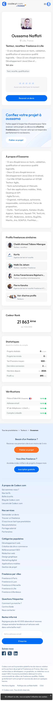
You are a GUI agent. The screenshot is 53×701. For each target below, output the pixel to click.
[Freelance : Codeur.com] (14, 4)
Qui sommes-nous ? (10, 489)
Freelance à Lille (9, 588)
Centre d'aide (8, 606)
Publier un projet (16, 140)
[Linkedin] (16, 653)
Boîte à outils (7, 496)
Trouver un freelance (11, 518)
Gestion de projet (9, 567)
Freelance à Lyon (9, 581)
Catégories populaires (12, 538)
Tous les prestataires (10, 430)
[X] (10, 653)
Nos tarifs (6, 493)
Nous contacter (8, 610)
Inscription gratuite (26, 469)
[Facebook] (4, 653)
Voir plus (9, 65)
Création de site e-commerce (15, 546)
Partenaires (7, 531)
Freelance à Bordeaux (11, 592)
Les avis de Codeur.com (12, 503)
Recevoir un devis (26, 98)
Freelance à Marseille (11, 585)
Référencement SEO (11, 550)
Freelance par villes (11, 574)
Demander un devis (10, 514)
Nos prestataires (9, 525)
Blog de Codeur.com (11, 500)
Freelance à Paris (9, 578)
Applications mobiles (11, 563)
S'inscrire (22, 641)
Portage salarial (9, 528)
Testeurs (20, 299)
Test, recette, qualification (18, 71)
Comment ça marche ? (12, 603)
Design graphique (9, 556)
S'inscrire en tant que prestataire (16, 521)
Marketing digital (9, 560)
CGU (42, 685)
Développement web (11, 543)
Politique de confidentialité (27, 685)
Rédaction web (8, 553)
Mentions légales (8, 685)
